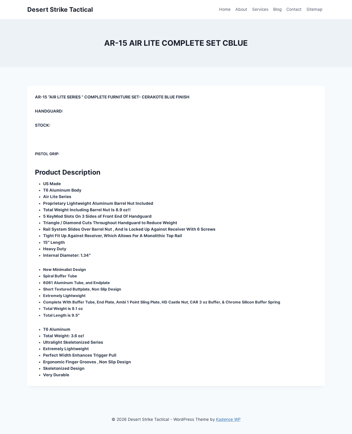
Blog (277, 9)
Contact (293, 9)
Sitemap (314, 9)
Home (225, 9)
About (241, 9)
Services (260, 9)
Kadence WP (228, 419)
